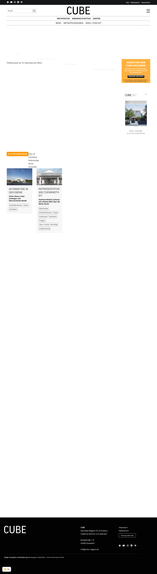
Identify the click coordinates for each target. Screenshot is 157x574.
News (58, 23)
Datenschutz (124, 530)
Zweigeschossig (44, 230)
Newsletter (145, 2)
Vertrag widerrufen (127, 535)
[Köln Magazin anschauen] (136, 111)
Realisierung (24, 557)
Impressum (123, 527)
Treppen (42, 222)
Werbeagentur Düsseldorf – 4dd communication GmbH (46, 557)
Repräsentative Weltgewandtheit (49, 193)
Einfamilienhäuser (16, 207)
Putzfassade (43, 218)
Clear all (31, 155)
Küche (30, 165)
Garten (96, 18)
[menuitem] (127, 2)
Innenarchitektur (81, 18)
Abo (127, 2)
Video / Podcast (93, 23)
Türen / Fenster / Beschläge (48, 226)
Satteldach (32, 158)
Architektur (63, 18)
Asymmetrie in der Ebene (18, 192)
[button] (7, 2)
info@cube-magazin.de (90, 549)
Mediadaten (135, 2)
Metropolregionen (73, 23)
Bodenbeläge (33, 162)
